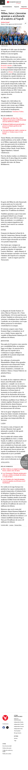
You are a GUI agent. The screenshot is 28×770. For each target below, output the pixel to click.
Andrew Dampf (5, 22)
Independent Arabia (18, 722)
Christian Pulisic (18, 111)
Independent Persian (19, 726)
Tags (15, 740)
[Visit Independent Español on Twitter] (7, 727)
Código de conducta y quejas (7, 751)
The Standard (17, 730)
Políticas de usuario (6, 748)
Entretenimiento (7, 6)
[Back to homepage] (8, 718)
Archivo (16, 738)
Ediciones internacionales (17, 719)
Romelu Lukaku (6, 65)
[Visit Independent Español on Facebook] (3, 727)
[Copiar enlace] (25, 23)
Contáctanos (5, 724)
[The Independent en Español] (14, 2)
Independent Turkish (18, 724)
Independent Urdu (18, 728)
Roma (11, 72)
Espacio (16, 6)
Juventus (4, 68)
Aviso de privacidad (6, 746)
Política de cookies (6, 753)
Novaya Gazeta (17, 733)
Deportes (24, 6)
